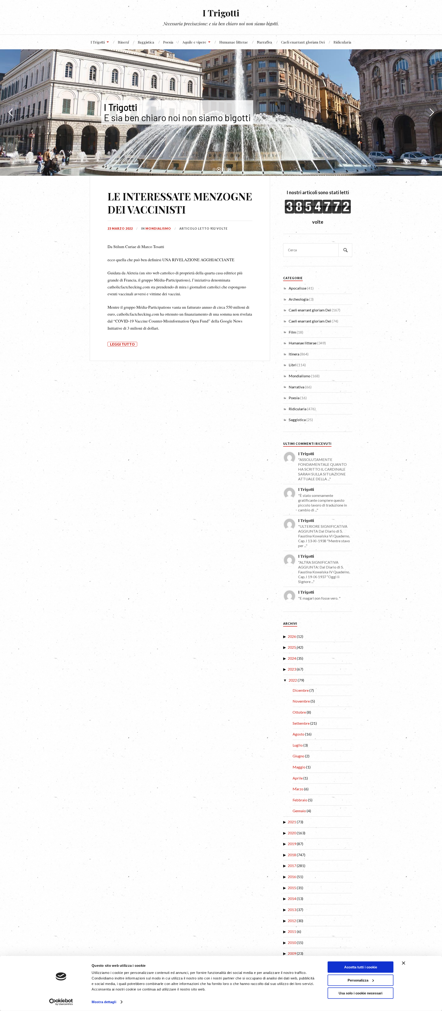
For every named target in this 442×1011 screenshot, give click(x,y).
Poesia (168, 42)
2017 (292, 865)
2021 (292, 822)
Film (292, 332)
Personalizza (358, 980)
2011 (292, 931)
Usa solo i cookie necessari (360, 993)
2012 (292, 920)
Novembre (301, 701)
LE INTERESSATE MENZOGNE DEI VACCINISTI (180, 202)
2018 (292, 855)
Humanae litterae (233, 42)
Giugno (298, 756)
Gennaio (299, 811)
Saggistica (146, 42)
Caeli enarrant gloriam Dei (303, 42)
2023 (292, 669)
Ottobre (299, 712)
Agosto (298, 734)
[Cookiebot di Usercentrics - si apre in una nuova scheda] (61, 1002)
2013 (292, 909)
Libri (293, 365)
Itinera (123, 42)
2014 (292, 898)
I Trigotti (221, 13)
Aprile (298, 778)
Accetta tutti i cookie (360, 967)
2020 (292, 833)
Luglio (298, 745)
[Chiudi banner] (403, 963)
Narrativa (264, 42)
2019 (292, 843)
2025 (292, 647)
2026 (292, 636)
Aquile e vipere (194, 42)
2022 (293, 680)
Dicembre (301, 690)
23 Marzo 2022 (120, 228)
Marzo (298, 789)
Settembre (301, 723)
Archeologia (298, 299)
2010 (292, 942)
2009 (292, 953)
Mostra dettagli (104, 1002)
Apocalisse (297, 288)
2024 (292, 658)
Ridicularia (342, 42)
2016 (292, 876)
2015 (292, 887)
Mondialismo (158, 228)
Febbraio (300, 800)
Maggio (299, 767)
